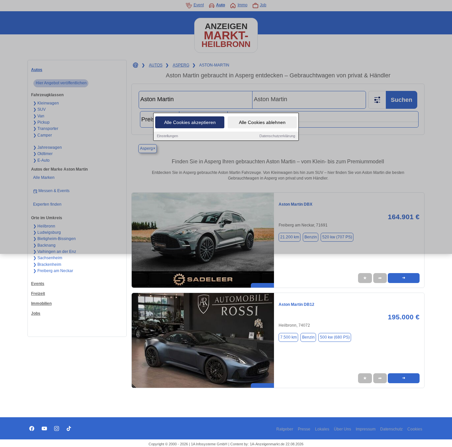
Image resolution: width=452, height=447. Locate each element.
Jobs (35, 313)
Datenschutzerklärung (277, 136)
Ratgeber (284, 429)
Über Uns (342, 429)
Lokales (322, 429)
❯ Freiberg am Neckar (53, 270)
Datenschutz (391, 429)
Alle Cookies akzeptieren (190, 122)
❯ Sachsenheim (47, 258)
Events (37, 283)
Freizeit (38, 293)
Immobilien (41, 303)
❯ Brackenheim (47, 264)
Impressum (366, 429)
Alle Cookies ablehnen (262, 122)
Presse (304, 429)
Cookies (414, 429)
